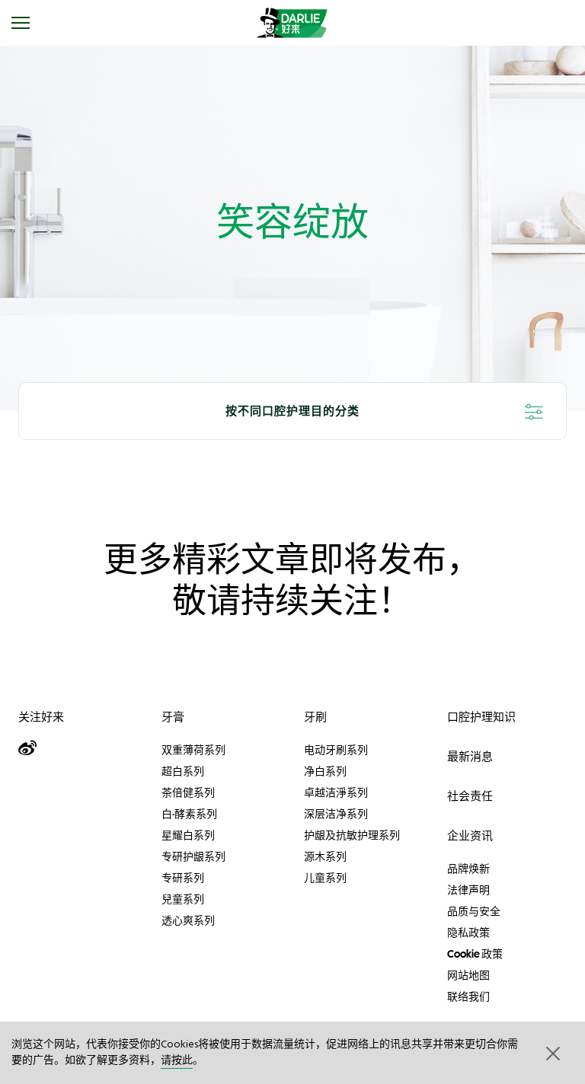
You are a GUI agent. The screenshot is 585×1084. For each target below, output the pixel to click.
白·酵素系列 (189, 814)
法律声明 (468, 890)
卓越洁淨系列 (336, 792)
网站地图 (468, 975)
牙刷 (315, 716)
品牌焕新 (468, 868)
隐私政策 (468, 932)
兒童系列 (182, 899)
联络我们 (468, 996)
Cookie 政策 (475, 954)
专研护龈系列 (193, 856)
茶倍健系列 (188, 792)
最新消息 (470, 756)
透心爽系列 (188, 920)
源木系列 (325, 856)
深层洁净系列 (336, 814)
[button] (551, 1052)
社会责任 (470, 795)
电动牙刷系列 (336, 750)
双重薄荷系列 (193, 750)
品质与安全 (473, 911)
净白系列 (325, 771)
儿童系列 (325, 878)
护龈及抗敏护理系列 (352, 835)
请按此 (177, 1061)
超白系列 (182, 771)
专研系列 (182, 878)
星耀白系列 (188, 835)
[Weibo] (31, 748)
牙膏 (172, 716)
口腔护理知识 (481, 716)
